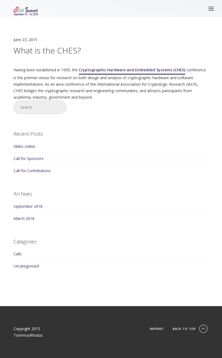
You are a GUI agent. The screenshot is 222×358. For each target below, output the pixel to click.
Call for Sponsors (29, 158)
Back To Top (185, 328)
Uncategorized (26, 266)
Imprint (157, 328)
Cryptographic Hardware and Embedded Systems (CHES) (132, 69)
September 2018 (28, 206)
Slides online (24, 146)
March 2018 (24, 218)
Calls (18, 253)
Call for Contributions (32, 170)
